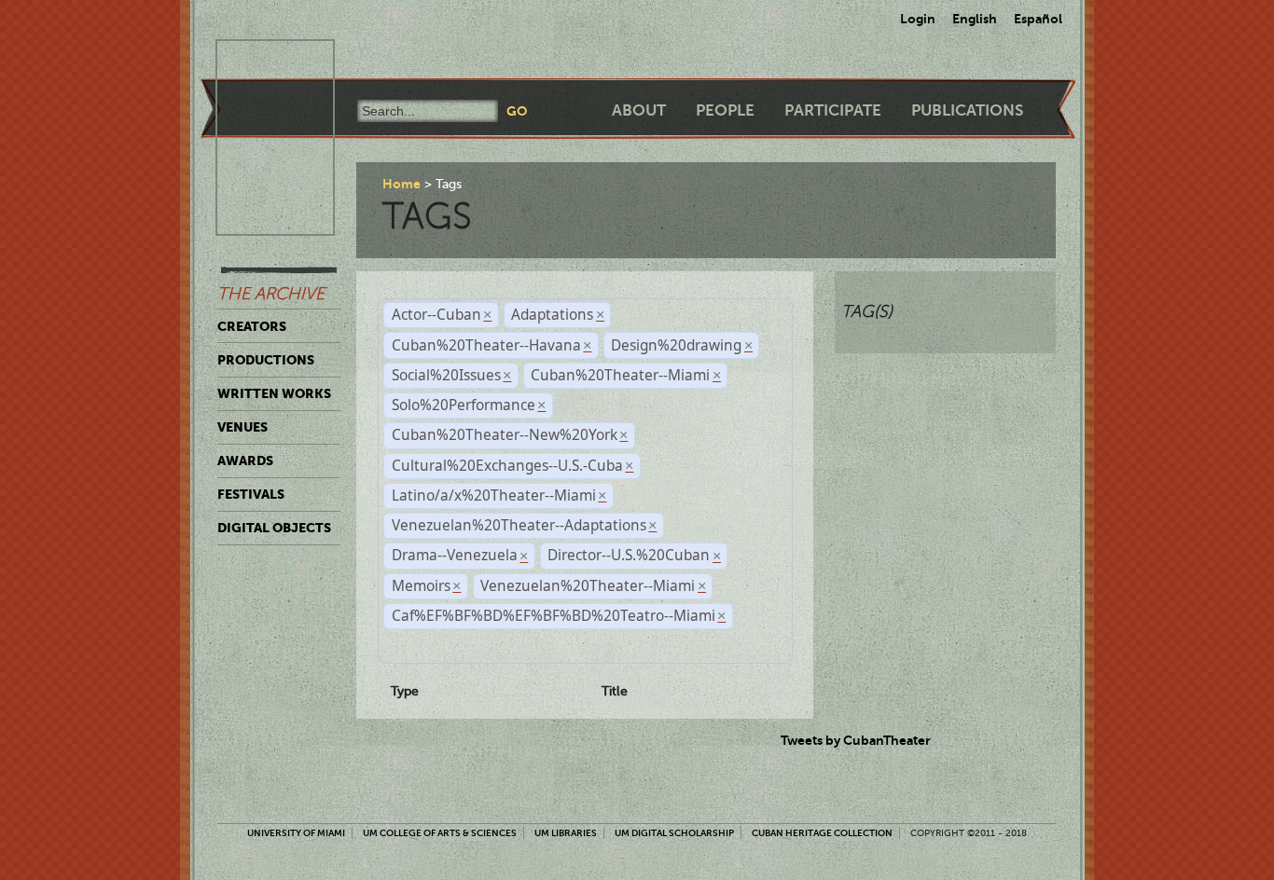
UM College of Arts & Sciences (440, 833)
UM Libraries (565, 833)
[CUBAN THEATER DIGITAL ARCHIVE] (258, 61)
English (974, 18)
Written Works (274, 393)
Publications (967, 110)
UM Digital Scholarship (674, 833)
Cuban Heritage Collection (822, 833)
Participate (832, 110)
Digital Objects (274, 527)
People (725, 110)
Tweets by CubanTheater (856, 740)
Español (1038, 18)
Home (401, 183)
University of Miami (296, 833)
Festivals (250, 494)
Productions (265, 359)
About (639, 110)
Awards (245, 460)
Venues (242, 426)
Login (917, 18)
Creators (251, 326)
